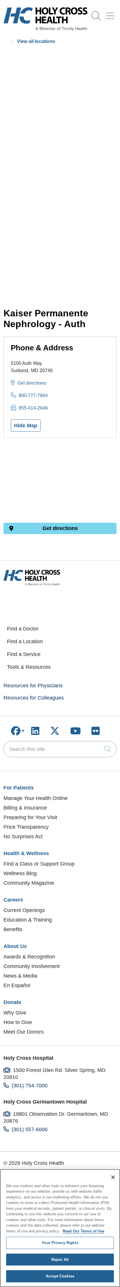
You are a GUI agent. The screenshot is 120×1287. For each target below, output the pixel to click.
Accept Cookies (60, 1276)
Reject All (60, 1259)
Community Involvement (31, 966)
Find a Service (23, 654)
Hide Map (25, 425)
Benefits (12, 929)
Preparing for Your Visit (30, 817)
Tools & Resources (29, 667)
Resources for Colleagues (33, 698)
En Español (16, 985)
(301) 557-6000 (29, 1129)
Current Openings (24, 910)
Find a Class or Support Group (39, 864)
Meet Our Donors (23, 1032)
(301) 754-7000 (29, 1085)
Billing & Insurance (25, 808)
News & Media (20, 976)
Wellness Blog (20, 873)
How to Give (17, 1022)
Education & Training (27, 920)
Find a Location (25, 641)
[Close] (113, 1177)
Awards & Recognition (29, 957)
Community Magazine (28, 883)
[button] (111, 14)
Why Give (14, 1013)
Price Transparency (26, 827)
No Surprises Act (23, 836)
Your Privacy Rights (60, 1243)
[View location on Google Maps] (60, 480)
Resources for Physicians (33, 685)
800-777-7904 (33, 395)
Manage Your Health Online (35, 798)
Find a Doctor (22, 629)
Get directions (31, 383)
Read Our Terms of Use (83, 1231)
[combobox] (60, 749)
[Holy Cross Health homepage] (45, 29)
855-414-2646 (33, 407)
